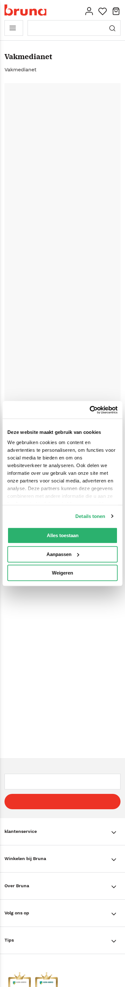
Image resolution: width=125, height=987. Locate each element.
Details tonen (90, 516)
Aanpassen (58, 554)
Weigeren (62, 573)
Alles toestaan (63, 535)
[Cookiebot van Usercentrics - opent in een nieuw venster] (90, 410)
